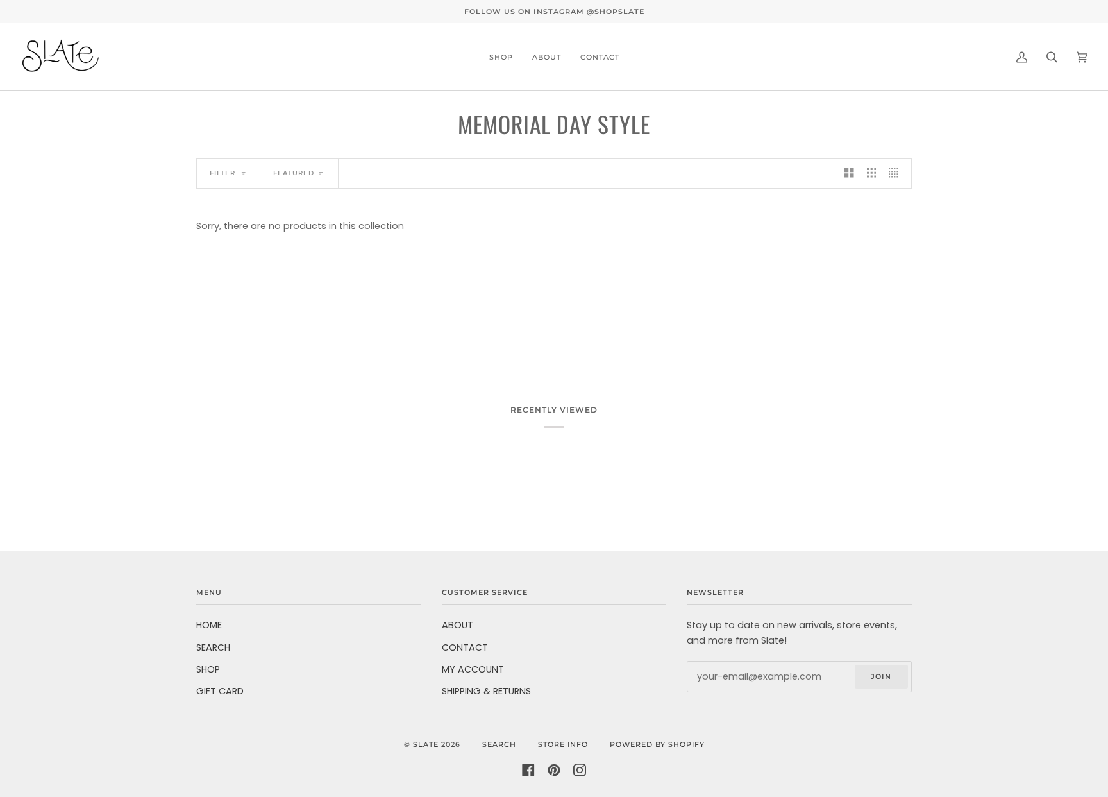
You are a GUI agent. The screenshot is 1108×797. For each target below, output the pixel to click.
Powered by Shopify (657, 744)
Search (499, 744)
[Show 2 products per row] (849, 173)
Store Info (563, 744)
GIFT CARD (220, 691)
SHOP (208, 669)
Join (881, 676)
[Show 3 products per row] (871, 173)
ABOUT (457, 625)
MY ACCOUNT (473, 669)
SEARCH (213, 647)
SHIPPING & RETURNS (486, 691)
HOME (209, 625)
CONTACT (465, 647)
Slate (426, 744)
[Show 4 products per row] (896, 173)
